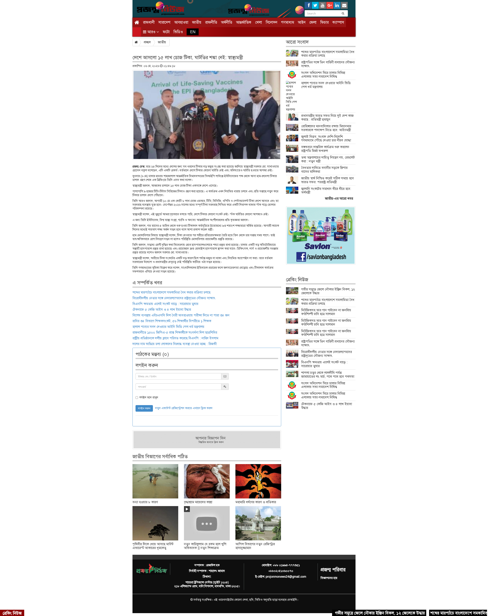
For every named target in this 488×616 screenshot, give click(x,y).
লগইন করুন (144, 408)
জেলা (312, 22)
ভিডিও (178, 31)
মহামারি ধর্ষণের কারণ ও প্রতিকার (255, 502)
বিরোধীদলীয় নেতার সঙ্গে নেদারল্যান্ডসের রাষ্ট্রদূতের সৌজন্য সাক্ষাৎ (173, 298)
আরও (151, 31)
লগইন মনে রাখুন (148, 397)
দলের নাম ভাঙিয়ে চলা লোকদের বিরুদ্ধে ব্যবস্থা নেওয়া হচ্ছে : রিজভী (174, 344)
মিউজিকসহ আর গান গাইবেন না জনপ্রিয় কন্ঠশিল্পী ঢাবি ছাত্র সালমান (326, 312)
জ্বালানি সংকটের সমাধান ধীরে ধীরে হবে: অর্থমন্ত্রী (326, 190)
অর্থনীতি (226, 22)
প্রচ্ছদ (147, 42)
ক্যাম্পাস (338, 22)
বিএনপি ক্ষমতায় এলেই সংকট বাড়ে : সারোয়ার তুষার (165, 304)
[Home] (136, 22)
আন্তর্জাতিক (243, 22)
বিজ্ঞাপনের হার (329, 578)
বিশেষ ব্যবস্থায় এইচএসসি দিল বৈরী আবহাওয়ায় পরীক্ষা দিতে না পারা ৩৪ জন (181, 315)
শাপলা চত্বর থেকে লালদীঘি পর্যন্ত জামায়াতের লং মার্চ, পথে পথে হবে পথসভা (327, 374)
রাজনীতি (211, 22)
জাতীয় (196, 22)
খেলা (258, 22)
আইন (302, 22)
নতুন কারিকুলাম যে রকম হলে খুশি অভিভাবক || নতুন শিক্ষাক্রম (205, 546)
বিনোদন (271, 22)
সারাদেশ (164, 22)
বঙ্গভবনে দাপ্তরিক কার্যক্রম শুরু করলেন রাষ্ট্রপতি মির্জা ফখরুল (325, 149)
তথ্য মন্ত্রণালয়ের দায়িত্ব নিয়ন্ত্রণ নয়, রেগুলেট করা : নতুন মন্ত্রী (328, 159)
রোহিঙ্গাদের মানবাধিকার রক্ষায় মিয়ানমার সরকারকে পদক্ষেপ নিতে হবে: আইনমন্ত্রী (326, 128)
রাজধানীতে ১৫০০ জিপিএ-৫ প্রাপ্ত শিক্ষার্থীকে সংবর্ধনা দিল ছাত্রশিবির (174, 332)
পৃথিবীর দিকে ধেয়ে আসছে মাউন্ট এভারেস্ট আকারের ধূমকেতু (152, 546)
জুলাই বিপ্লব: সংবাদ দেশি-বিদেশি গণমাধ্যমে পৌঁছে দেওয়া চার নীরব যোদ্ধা (326, 138)
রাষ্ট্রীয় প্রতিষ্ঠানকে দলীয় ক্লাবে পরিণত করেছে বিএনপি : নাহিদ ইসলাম (175, 338)
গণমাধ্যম (287, 22)
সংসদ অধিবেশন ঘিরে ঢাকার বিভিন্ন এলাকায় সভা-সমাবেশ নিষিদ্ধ (323, 74)
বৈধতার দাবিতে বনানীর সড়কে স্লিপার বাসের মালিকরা (324, 169)
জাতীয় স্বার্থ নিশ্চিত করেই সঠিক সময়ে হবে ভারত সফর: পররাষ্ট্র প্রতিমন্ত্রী (327, 180)
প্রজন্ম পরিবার (333, 570)
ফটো (166, 31)
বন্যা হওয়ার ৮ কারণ (145, 502)
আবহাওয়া (181, 22)
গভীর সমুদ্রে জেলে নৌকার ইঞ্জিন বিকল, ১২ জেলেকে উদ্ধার (328, 291)
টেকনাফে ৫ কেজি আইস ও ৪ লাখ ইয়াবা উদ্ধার (161, 309)
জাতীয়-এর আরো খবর (339, 198)
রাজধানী (149, 22)
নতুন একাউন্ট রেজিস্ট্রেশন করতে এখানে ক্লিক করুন (184, 408)
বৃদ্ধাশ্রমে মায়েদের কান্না (198, 502)
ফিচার (324, 22)
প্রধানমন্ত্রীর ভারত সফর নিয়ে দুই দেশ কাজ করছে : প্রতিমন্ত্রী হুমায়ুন (327, 117)
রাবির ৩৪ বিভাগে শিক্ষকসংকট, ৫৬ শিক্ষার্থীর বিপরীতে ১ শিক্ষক (171, 321)
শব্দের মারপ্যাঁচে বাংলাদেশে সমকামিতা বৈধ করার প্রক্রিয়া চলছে (171, 292)
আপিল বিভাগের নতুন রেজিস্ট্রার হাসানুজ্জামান (255, 546)
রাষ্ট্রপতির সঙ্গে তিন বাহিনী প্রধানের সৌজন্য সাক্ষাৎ (328, 64)
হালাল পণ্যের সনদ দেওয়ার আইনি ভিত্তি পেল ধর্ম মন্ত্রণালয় (168, 326)
